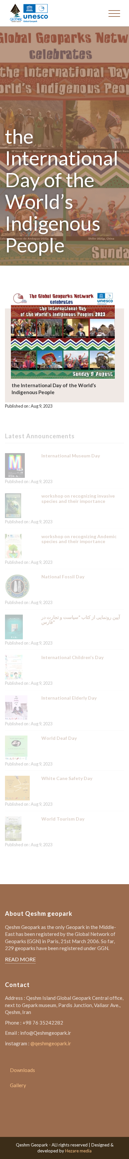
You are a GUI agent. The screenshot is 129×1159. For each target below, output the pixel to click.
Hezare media (78, 1150)
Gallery (18, 1085)
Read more (20, 959)
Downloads (22, 1070)
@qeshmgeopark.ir (50, 1043)
